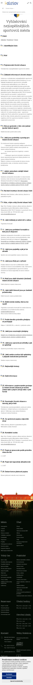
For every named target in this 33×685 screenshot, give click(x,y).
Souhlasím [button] (9, 674)
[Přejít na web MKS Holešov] (24, 644)
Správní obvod (19, 545)
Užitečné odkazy (20, 585)
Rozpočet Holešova (5, 548)
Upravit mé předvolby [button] (16, 681)
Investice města (4, 546)
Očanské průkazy (5, 608)
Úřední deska (19, 528)
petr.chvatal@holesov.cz (8, 214)
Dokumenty (19, 535)
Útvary (18, 526)
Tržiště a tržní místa (21, 579)
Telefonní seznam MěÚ (22, 530)
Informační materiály (6, 577)
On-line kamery (20, 562)
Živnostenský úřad (5, 614)
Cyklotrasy (3, 585)
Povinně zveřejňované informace (21, 542)
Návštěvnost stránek (21, 570)
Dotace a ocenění (5, 533)
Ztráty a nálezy (20, 573)
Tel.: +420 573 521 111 (9, 645)
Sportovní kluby (4, 566)
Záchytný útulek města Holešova (24, 595)
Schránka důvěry (20, 568)
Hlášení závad (19, 566)
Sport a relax (4, 559)
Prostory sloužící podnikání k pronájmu (23, 592)
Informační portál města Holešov (22, 638)
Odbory (18, 533)
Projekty (3, 541)
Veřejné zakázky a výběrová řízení (23, 582)
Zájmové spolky (4, 570)
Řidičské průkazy (5, 612)
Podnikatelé (4, 537)
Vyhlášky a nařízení (6, 535)
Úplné (16, 40)
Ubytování (3, 573)
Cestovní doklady (5, 610)
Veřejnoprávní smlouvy (6, 544)
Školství (3, 530)
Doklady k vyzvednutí (21, 564)
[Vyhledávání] (30, 3)
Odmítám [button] (9, 677)
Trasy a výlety (4, 579)
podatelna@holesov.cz (8, 311)
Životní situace (9, 8)
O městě (3, 528)
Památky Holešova (5, 564)
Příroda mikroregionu (6, 568)
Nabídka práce (19, 575)
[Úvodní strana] (3, 8)
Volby (17, 539)
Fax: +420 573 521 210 (9, 647)
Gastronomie (4, 575)
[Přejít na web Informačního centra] (24, 656)
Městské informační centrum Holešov (23, 650)
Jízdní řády (19, 590)
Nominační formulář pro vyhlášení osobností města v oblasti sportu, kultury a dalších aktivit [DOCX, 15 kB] (16, 183)
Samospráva (4, 526)
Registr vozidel (4, 605)
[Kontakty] (28, 3)
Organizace (3, 539)
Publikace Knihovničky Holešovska (6, 582)
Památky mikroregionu (6, 562)
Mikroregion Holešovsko (7, 550)
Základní (3, 40)
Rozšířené (10, 40)
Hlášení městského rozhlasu (23, 559)
